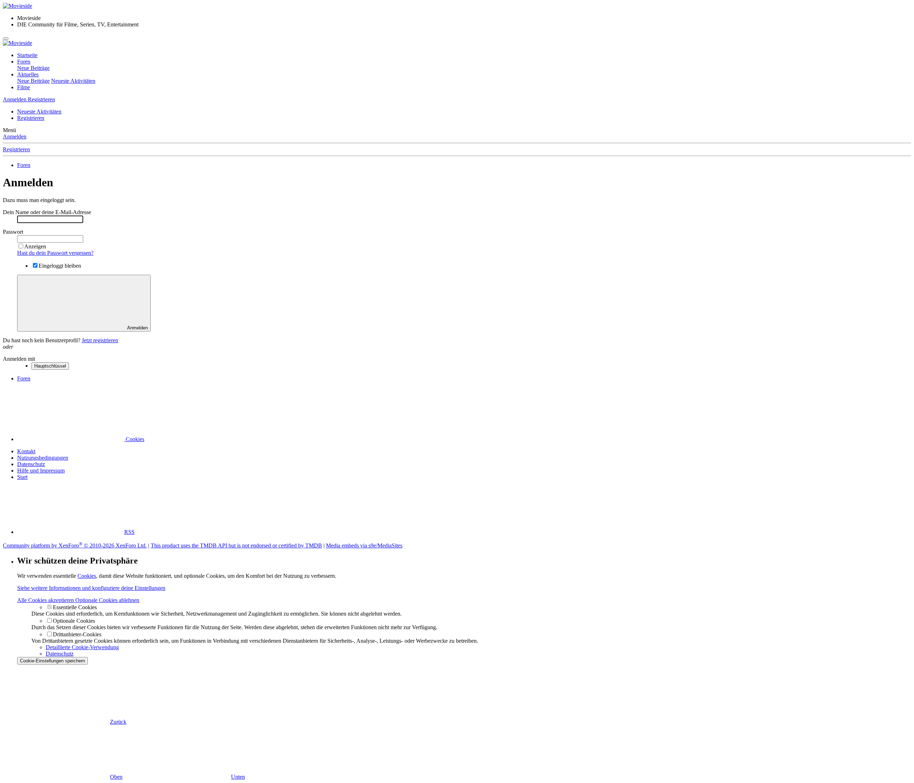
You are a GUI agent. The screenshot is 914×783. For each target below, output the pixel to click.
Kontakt (26, 451)
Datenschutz (31, 464)
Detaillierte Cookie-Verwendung (82, 647)
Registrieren (30, 118)
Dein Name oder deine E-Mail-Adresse (47, 212)
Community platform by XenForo (75, 545)
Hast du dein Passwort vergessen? (55, 253)
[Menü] (6, 38)
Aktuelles (28, 74)
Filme (23, 87)
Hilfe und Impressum (41, 471)
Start (22, 477)
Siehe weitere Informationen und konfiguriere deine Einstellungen (91, 588)
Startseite (27, 55)
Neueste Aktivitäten (73, 81)
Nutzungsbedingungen (42, 458)
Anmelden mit (19, 359)
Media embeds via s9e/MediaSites (364, 545)
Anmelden (14, 136)
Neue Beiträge (33, 68)
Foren (23, 62)
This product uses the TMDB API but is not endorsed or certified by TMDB (236, 545)
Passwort (13, 232)
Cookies (134, 439)
